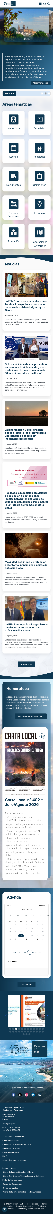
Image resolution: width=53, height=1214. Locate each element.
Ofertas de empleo (10, 1188)
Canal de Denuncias (10, 1140)
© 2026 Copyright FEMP (13, 1204)
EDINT (5, 1156)
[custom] (39, 1095)
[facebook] (13, 1095)
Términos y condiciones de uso (31, 1209)
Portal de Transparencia (12, 1180)
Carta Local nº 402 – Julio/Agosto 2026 (24, 802)
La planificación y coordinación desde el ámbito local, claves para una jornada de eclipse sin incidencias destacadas (25, 434)
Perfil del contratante (10, 1152)
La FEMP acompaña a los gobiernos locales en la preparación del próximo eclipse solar (26, 627)
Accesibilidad (32, 1204)
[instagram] (26, 1095)
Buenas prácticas (9, 1168)
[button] (5, 1015)
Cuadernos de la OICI (11, 1148)
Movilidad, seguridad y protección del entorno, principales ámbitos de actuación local (26, 565)
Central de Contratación (12, 1184)
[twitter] (20, 1095)
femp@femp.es (8, 1123)
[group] (26, 25)
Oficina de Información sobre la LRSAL (18, 1172)
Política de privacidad (25, 1206)
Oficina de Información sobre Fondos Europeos (21, 1192)
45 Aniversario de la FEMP (13, 1136)
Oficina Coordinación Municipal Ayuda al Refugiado (23, 1176)
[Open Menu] (40, 3)
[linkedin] (33, 1095)
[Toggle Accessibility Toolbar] (4, 1209)
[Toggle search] (49, 4)
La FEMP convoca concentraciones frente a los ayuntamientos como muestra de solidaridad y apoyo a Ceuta (26, 306)
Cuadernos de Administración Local (16, 1144)
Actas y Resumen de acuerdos (14, 1160)
